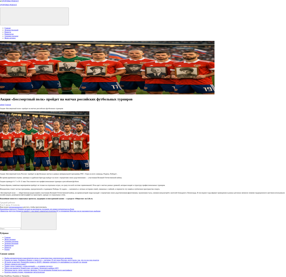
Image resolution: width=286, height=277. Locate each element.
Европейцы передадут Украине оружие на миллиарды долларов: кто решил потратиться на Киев (37, 209)
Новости (7, 32)
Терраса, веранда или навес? (15, 264)
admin (2, 105)
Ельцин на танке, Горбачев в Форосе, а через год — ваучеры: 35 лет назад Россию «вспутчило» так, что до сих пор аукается (51, 260)
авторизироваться (16, 207)
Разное (7, 249)
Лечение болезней (11, 30)
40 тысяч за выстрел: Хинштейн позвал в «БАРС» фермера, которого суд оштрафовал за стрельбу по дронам (45, 262)
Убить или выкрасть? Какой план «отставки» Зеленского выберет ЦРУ (31, 268)
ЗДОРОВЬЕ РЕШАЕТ (8, 5)
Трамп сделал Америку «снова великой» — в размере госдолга (28, 266)
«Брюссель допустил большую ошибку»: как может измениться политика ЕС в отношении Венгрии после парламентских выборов (50, 211)
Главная (7, 28)
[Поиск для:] (10, 229)
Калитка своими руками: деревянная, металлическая (24, 272)
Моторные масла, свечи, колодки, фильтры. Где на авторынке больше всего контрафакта (38, 270)
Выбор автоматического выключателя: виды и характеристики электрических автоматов (38, 258)
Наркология (9, 34)
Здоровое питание (11, 36)
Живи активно (10, 38)
